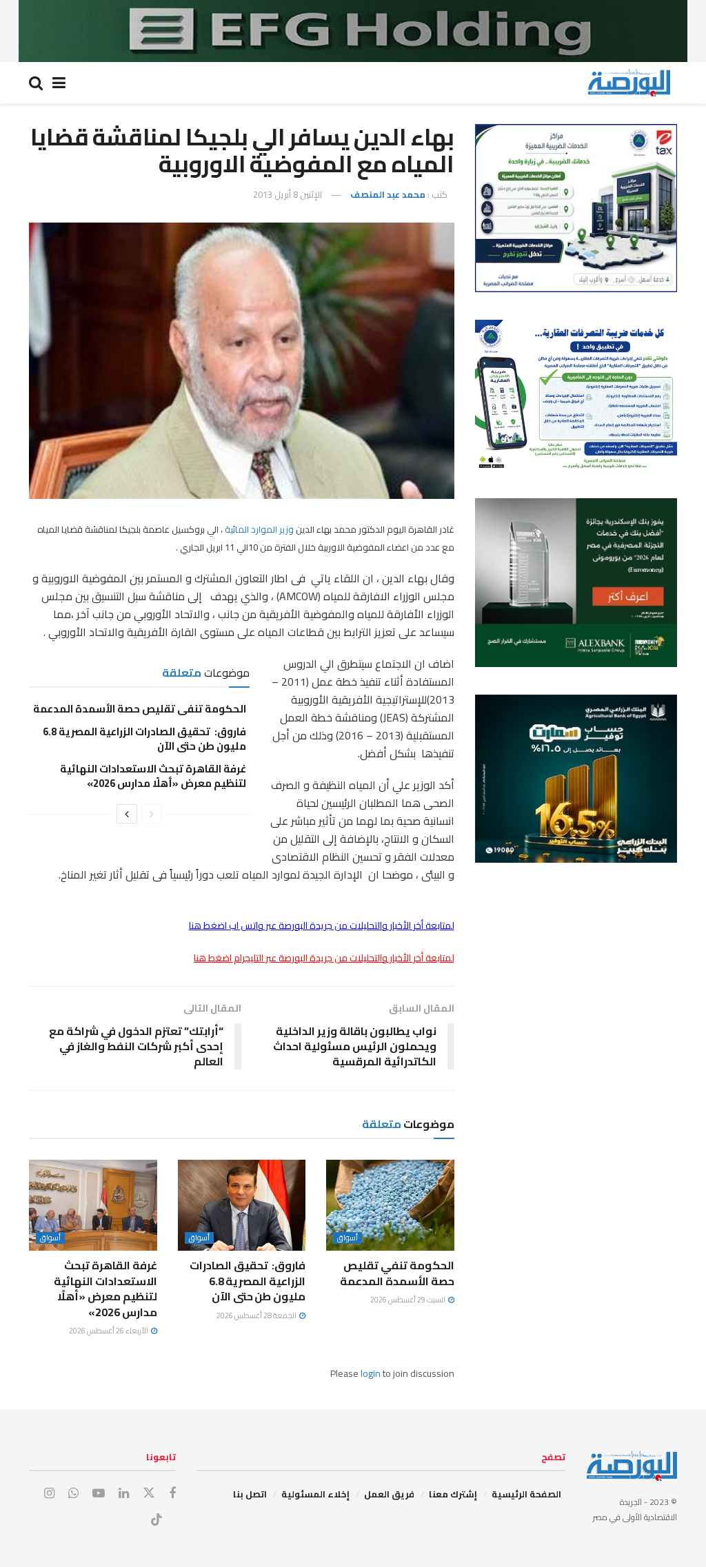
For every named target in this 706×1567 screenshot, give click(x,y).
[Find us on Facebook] (172, 1494)
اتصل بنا (250, 1494)
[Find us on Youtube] (98, 1494)
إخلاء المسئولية (315, 1494)
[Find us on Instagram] (49, 1494)
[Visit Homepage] (628, 82)
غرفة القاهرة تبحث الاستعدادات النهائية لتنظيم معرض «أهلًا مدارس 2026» (153, 776)
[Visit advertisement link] (353, 31)
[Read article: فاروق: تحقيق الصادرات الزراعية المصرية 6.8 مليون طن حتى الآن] (242, 1205)
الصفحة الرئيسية (526, 1494)
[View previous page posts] (151, 813)
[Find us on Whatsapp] (73, 1494)
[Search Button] (36, 82)
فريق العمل (389, 1494)
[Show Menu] (58, 82)
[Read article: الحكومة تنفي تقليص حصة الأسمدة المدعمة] (390, 1205)
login (371, 1373)
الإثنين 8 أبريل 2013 (287, 194)
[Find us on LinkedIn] (124, 1494)
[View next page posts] (127, 813)
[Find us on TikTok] (156, 1520)
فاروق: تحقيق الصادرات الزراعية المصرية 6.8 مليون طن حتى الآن (144, 738)
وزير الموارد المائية (260, 529)
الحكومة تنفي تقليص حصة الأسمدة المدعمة (139, 709)
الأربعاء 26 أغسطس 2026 (109, 1331)
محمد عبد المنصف (387, 194)
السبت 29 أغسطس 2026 (408, 1300)
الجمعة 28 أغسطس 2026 (257, 1315)
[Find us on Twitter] (149, 1493)
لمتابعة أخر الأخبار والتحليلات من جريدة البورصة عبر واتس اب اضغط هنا (321, 925)
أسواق (347, 1238)
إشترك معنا (453, 1494)
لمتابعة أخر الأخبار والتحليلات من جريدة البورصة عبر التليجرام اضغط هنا (324, 958)
